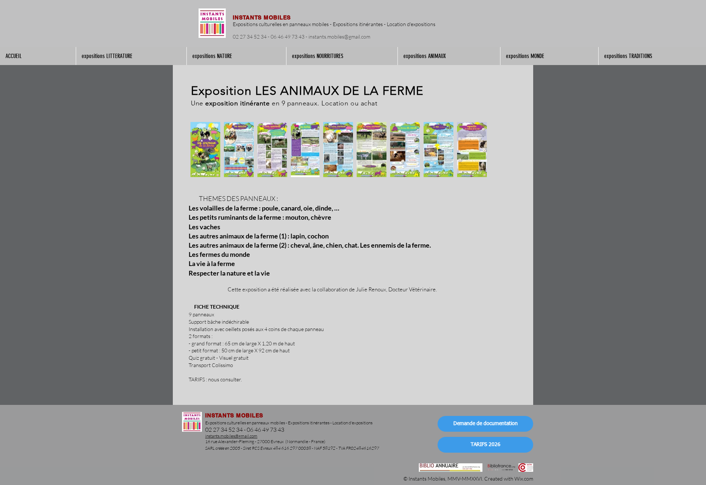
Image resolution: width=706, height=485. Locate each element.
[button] (131, 56)
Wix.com (523, 478)
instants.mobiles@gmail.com (339, 36)
